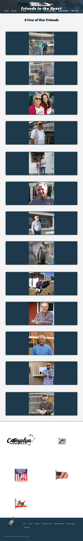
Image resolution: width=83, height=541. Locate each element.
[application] (17, 11)
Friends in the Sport (47, 523)
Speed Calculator (71, 523)
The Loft (30, 523)
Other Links (27, 527)
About (24, 523)
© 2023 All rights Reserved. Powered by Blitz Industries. (16, 536)
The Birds (37, 523)
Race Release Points (59, 523)
